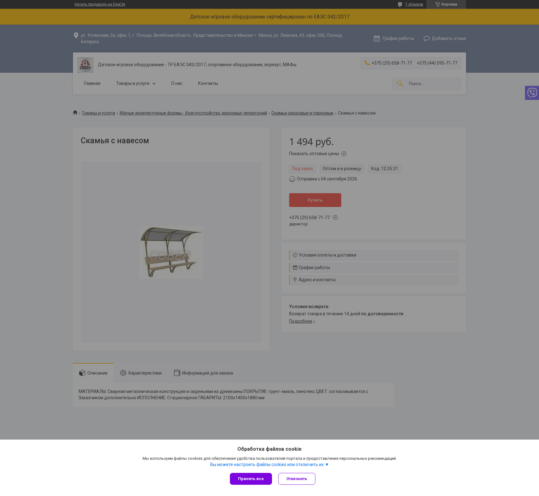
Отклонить (296, 478)
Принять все (251, 478)
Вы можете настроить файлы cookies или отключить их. (267, 464)
